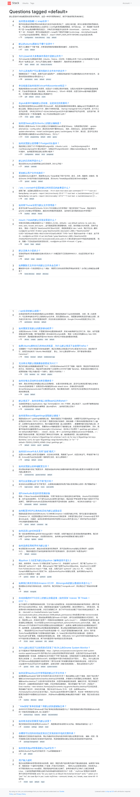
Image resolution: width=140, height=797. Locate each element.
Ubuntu (25, 3)
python (26, 577)
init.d (43, 154)
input (42, 782)
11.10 (26, 117)
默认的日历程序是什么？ (31, 160)
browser (33, 357)
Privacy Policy (21, 794)
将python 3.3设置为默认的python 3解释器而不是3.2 (45, 560)
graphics (40, 339)
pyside (49, 577)
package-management (31, 741)
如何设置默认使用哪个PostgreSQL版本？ (39, 143)
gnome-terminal (40, 475)
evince (38, 97)
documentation (53, 714)
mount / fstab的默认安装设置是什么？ (38, 220)
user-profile (50, 487)
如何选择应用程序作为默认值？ (34, 545)
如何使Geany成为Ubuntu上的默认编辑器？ (40, 123)
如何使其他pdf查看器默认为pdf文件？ (37, 748)
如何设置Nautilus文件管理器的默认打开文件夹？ (42, 673)
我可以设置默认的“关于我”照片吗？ (36, 481)
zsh (38, 64)
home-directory (40, 37)
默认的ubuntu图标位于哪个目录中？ (36, 44)
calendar (33, 166)
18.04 (32, 666)
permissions (28, 79)
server (27, 524)
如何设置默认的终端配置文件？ (34, 466)
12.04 (27, 137)
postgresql (50, 154)
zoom (43, 97)
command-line (29, 409)
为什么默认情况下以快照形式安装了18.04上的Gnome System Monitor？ (54, 647)
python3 (42, 577)
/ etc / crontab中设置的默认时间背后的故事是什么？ (45, 187)
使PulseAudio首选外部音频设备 (34, 493)
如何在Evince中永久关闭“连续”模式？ (37, 451)
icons (26, 49)
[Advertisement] (54, 294)
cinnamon (40, 524)
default (54, 37)
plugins (50, 374)
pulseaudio (28, 504)
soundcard (43, 504)
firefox (27, 357)
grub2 (32, 117)
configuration (29, 37)
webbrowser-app (49, 357)
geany (55, 137)
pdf (26, 97)
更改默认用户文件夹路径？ (32, 173)
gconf (39, 445)
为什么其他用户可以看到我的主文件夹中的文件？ (43, 71)
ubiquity (39, 259)
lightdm (34, 539)
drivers (27, 339)
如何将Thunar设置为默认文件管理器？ (38, 205)
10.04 (26, 641)
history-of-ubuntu (46, 64)
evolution (27, 727)
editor (49, 137)
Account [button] (126, 3)
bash (26, 64)
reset (46, 727)
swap (32, 259)
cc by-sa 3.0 (109, 791)
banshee (32, 374)
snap (48, 37)
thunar (40, 213)
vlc (38, 374)
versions (33, 554)
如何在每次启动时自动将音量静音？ (36, 380)
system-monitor (52, 666)
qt (37, 577)
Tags (32, 3)
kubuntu (37, 714)
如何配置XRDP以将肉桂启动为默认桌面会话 (40, 510)
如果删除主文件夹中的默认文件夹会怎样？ (39, 265)
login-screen (28, 487)
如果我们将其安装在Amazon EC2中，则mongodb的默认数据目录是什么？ (55, 583)
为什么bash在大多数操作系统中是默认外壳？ (41, 56)
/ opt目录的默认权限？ (30, 311)
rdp (46, 524)
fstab (32, 244)
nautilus (33, 181)
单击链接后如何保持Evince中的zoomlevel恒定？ (43, 85)
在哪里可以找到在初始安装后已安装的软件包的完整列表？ (47, 733)
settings (27, 460)
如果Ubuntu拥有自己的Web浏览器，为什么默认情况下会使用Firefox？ (53, 346)
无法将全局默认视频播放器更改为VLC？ (38, 363)
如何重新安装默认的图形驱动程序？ (36, 328)
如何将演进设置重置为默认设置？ (35, 721)
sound (26, 394)
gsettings (46, 445)
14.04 (26, 782)
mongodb (33, 591)
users (36, 79)
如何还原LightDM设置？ (31, 531)
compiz (33, 339)
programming (35, 137)
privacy (48, 79)
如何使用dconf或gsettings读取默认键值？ (39, 415)
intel (46, 339)
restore (33, 445)
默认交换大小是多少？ (30, 250)
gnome (27, 181)
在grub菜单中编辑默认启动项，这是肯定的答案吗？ (44, 103)
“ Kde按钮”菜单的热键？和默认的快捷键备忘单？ (43, 706)
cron (26, 199)
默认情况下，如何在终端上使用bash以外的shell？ (43, 400)
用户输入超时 (25, 760)
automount (39, 641)
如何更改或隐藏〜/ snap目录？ (34, 21)
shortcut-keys (28, 714)
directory (45, 274)
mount (27, 244)
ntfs (45, 641)
